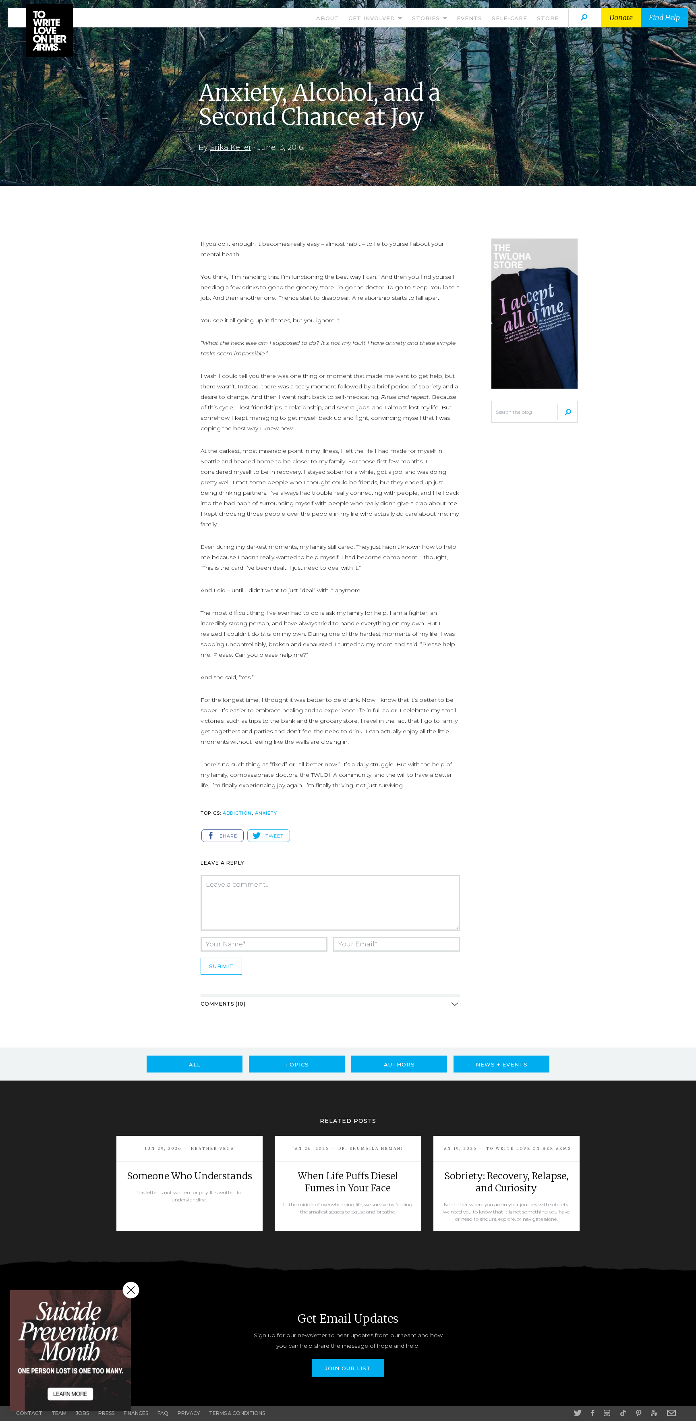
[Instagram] (607, 1413)
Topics (297, 1064)
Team (59, 1413)
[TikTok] (623, 1413)
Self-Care (509, 18)
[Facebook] (592, 1413)
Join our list (348, 1368)
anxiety (266, 813)
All (195, 1064)
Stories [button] (427, 18)
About (327, 18)
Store (548, 18)
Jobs (82, 1413)
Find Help (664, 17)
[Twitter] (578, 1413)
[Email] (671, 1413)
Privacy (189, 1413)
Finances (136, 1413)
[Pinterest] (638, 1413)
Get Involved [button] (372, 18)
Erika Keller (230, 147)
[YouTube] (654, 1413)
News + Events (502, 1064)
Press (106, 1413)
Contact (29, 1413)
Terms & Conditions (237, 1413)
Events (469, 18)
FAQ (162, 1413)
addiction (237, 813)
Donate (621, 17)
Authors (399, 1064)
